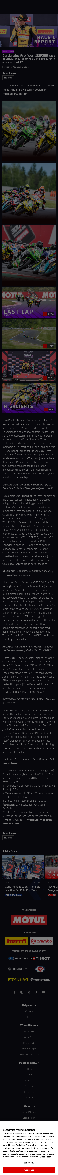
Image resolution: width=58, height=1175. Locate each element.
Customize (29, 1163)
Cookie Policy (45, 1157)
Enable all (29, 1170)
